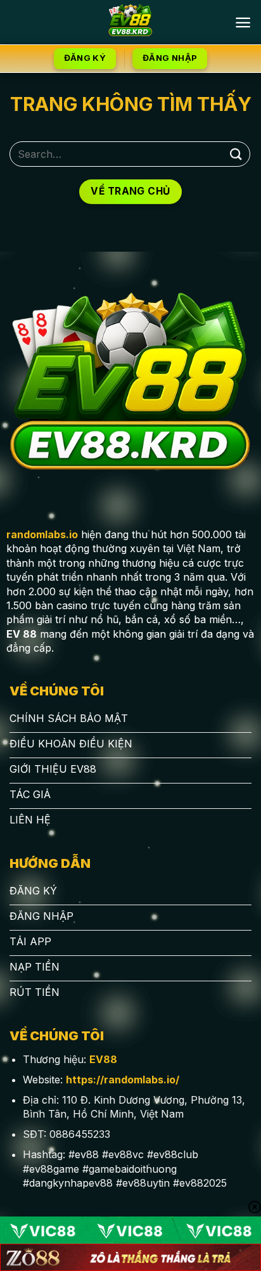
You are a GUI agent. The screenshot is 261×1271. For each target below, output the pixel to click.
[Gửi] (236, 153)
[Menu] (242, 22)
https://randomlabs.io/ (122, 1079)
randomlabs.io (42, 534)
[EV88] (131, 22)
